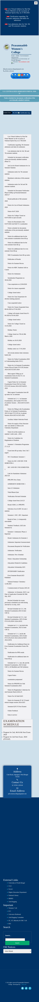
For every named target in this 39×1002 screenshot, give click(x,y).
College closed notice (13, 292)
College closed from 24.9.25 (16, 500)
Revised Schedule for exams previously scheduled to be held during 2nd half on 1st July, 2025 (16, 602)
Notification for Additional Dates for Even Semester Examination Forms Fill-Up (17, 646)
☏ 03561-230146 (17, 785)
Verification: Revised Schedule (16, 496)
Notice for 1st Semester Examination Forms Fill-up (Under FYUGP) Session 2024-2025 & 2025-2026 (17, 367)
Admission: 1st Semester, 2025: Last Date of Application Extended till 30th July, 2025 (17, 594)
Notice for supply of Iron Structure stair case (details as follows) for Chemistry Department (16, 426)
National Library (13, 895)
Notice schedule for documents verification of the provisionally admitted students (19, 99)
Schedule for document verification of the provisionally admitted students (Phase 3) (17, 159)
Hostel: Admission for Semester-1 (17, 538)
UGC (10, 886)
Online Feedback (12, 710)
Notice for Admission (13, 274)
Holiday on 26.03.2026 (14, 340)
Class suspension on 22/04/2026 (17, 284)
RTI (10, 923)
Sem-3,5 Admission (13, 488)
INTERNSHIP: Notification (16, 571)
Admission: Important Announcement (18, 542)
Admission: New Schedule (15, 554)
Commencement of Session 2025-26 (18, 588)
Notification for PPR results (15, 652)
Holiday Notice (12, 330)
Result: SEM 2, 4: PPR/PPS (15, 505)
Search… (8, 935)
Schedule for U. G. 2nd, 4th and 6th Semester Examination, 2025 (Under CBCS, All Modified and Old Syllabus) (17, 665)
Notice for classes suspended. (16, 288)
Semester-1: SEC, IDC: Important (17, 515)
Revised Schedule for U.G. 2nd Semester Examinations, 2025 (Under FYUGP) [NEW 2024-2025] (16, 619)
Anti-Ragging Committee (16, 917)
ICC (10, 911)
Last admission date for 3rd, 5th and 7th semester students (18, 25)
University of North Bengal (17, 883)
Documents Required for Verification (18, 546)
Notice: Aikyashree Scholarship (17, 559)
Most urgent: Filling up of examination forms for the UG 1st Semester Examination (15, 376)
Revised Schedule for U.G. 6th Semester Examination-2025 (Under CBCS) (15, 611)
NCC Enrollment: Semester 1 (16, 457)
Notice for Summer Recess (15, 263)
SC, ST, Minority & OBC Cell (18, 920)
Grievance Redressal (15, 914)
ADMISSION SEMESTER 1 (16, 484)
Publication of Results (14, 259)
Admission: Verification (14, 550)
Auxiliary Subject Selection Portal (17, 419)
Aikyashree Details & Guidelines (17, 563)
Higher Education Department (18, 892)
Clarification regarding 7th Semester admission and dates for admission (17, 18)
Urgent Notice (11, 675)
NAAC (11, 889)
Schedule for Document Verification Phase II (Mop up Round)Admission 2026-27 (17, 193)
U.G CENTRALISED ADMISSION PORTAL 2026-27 (19, 92)
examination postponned (14, 679)
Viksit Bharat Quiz (13, 492)
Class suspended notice (14, 303)
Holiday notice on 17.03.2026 (16, 349)
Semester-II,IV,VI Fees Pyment (16, 706)
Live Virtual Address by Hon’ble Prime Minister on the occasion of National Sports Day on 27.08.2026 (17, 11)
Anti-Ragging (13, 901)
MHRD (11, 898)
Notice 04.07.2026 (13, 211)
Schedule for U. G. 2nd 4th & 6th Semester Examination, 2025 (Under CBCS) (16, 627)
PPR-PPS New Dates (14, 480)
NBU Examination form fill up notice (18, 255)
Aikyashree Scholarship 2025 (16, 567)
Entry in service (12, 715)
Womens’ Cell (13, 908)
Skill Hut (23, 984)
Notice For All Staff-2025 (15, 696)
